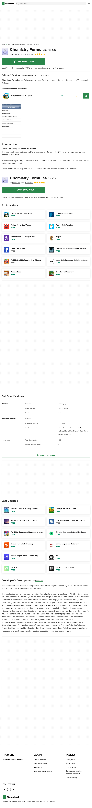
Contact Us (38, 767)
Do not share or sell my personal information (74, 772)
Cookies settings (72, 778)
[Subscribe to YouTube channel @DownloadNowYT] (13, 789)
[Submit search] (17, 3)
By (15, 54)
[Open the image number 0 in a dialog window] (11, 121)
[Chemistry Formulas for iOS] (5, 51)
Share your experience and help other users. (46, 68)
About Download (40, 760)
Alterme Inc (39, 581)
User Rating (29, 54)
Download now (25, 61)
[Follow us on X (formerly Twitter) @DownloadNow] (9, 789)
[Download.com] (8, 3)
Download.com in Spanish (43, 771)
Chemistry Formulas (33, 49)
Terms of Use (70, 764)
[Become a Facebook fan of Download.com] (4, 789)
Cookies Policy (71, 767)
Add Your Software (40, 764)
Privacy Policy (70, 760)
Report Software (47, 455)
